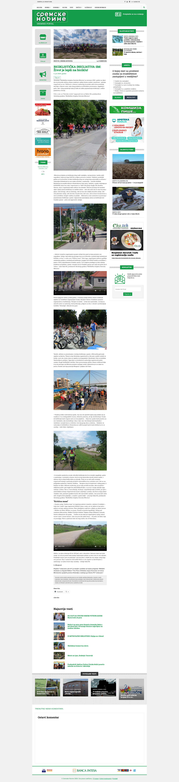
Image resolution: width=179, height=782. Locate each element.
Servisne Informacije (100, 7)
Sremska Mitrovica (66, 61)
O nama (95, 778)
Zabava (128, 692)
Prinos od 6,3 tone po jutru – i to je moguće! (127, 183)
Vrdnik (134, 49)
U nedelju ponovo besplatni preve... (100, 693)
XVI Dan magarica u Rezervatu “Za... (45, 693)
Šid (127, 181)
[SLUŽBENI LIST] (43, 37)
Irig (131, 49)
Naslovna (39, 7)
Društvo (78, 7)
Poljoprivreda (128, 50)
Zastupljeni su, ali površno (122, 83)
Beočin (137, 692)
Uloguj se (136, 1)
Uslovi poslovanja (105, 778)
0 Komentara (102, 61)
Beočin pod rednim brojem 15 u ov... (129, 696)
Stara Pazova (77, 689)
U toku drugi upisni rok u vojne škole (125, 214)
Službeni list (88, 7)
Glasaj (118, 97)
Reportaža (127, 49)
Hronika (47, 7)
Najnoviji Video (126, 150)
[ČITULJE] (43, 55)
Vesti (136, 36)
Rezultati (131, 97)
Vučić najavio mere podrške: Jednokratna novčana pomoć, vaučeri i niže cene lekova (133, 40)
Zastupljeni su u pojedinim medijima (125, 89)
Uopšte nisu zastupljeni (122, 81)
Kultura (64, 7)
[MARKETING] (43, 74)
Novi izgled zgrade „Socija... (73, 693)
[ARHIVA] (43, 92)
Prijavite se (127, 294)
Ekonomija (56, 7)
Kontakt (115, 778)
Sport (71, 7)
